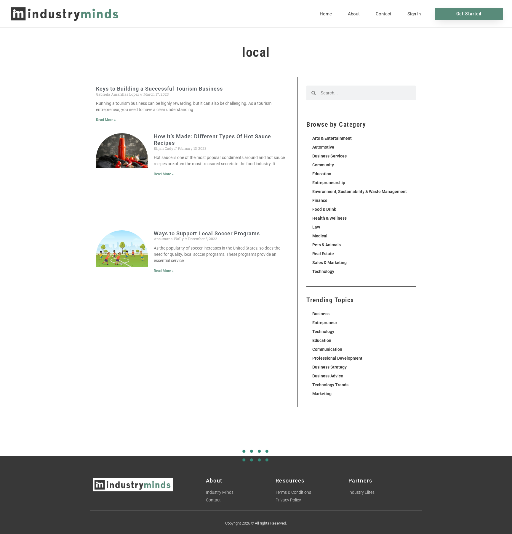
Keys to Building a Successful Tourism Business (159, 89)
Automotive (323, 147)
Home (326, 14)
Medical (319, 236)
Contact (383, 14)
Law (316, 227)
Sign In (414, 14)
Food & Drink (324, 209)
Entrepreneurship (328, 182)
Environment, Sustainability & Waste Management (359, 191)
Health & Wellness (329, 218)
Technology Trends (330, 384)
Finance (319, 200)
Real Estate (323, 253)
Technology (323, 271)
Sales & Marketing (329, 262)
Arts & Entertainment (332, 138)
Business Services (329, 156)
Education (321, 173)
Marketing (322, 393)
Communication (327, 349)
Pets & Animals (326, 244)
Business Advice (327, 376)
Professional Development (337, 358)
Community (323, 165)
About (354, 14)
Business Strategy (329, 367)
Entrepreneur (324, 322)
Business (320, 313)
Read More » (106, 120)
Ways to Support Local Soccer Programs (207, 233)
